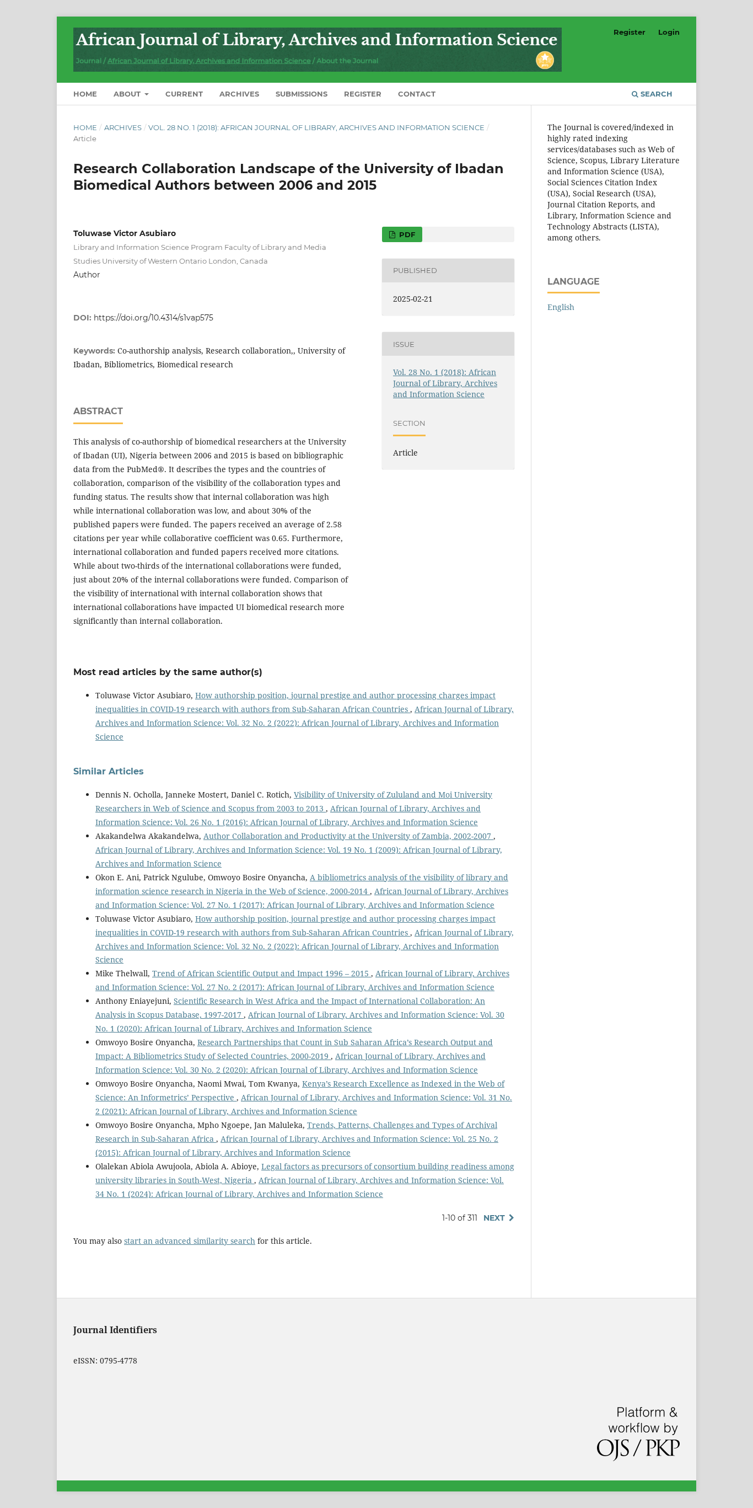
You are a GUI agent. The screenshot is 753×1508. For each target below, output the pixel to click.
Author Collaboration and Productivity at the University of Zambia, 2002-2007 (348, 836)
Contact (416, 93)
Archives (239, 93)
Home (85, 93)
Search (655, 93)
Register (362, 93)
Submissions (301, 93)
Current (184, 93)
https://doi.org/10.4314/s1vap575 (153, 318)
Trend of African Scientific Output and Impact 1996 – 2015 (261, 973)
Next (494, 1218)
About (128, 93)
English (560, 307)
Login (669, 32)
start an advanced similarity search (189, 1241)
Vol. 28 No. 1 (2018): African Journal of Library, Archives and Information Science (316, 127)
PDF (406, 234)
